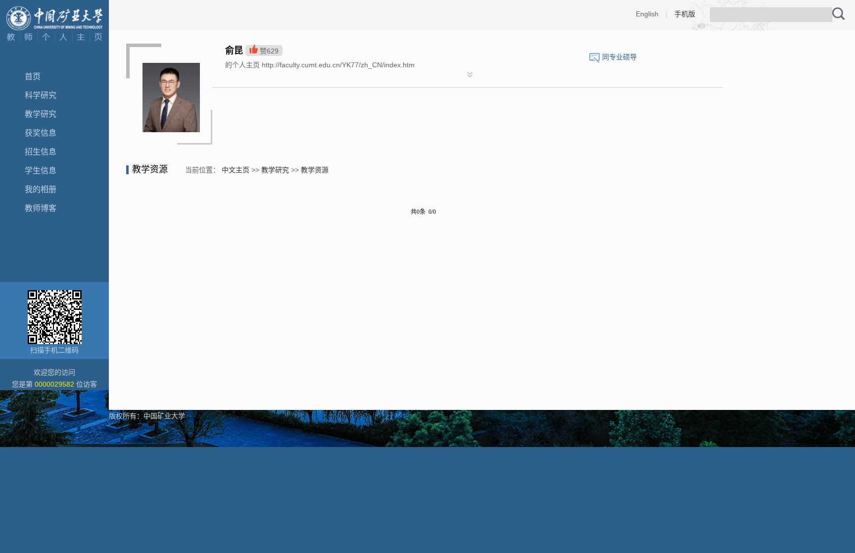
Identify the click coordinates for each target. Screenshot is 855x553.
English (647, 14)
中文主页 (235, 170)
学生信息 (40, 170)
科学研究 (40, 95)
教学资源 (315, 170)
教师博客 (40, 208)
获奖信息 (40, 133)
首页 (33, 76)
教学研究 (40, 114)
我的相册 (40, 189)
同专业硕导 (619, 57)
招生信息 (40, 152)
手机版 (684, 14)
